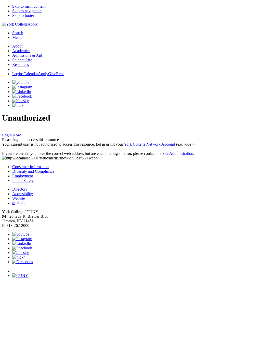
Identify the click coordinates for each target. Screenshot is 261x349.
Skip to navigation (27, 11)
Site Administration (177, 153)
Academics (21, 51)
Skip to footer (23, 15)
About (17, 46)
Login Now (11, 135)
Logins (17, 74)
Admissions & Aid (27, 55)
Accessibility (22, 194)
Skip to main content (28, 6)
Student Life (22, 60)
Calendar (30, 74)
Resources (20, 64)
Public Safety (23, 180)
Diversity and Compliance (33, 171)
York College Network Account (149, 144)
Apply (33, 24)
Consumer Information (30, 167)
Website (18, 198)
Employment (22, 176)
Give (52, 74)
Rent (60, 74)
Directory (20, 189)
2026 (18, 203)
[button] (135, 268)
